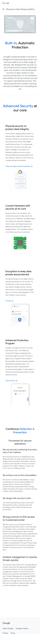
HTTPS (8, 301)
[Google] (5, 3)
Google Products (22, 629)
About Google (8, 629)
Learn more (10, 381)
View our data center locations (18, 166)
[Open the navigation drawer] (3, 9)
